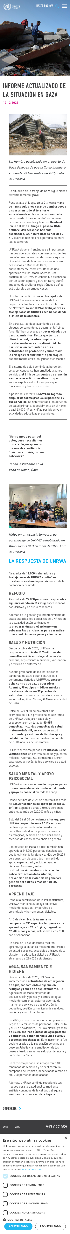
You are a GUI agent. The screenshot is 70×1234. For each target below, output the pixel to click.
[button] (35, 1219)
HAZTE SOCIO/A (44, 5)
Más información (31, 1169)
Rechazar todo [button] (50, 1226)
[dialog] (35, 1184)
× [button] (65, 1138)
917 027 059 (56, 1126)
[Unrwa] (12, 6)
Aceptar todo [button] (18, 1226)
